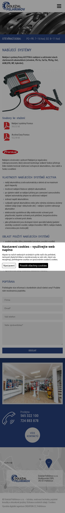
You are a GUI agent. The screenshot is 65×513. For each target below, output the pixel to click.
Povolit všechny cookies (33, 265)
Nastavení (9, 265)
